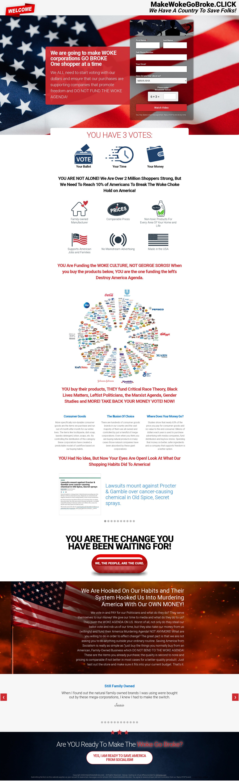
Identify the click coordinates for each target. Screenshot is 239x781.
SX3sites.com (161, 775)
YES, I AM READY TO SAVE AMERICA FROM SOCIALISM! (119, 758)
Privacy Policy (197, 777)
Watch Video (161, 107)
